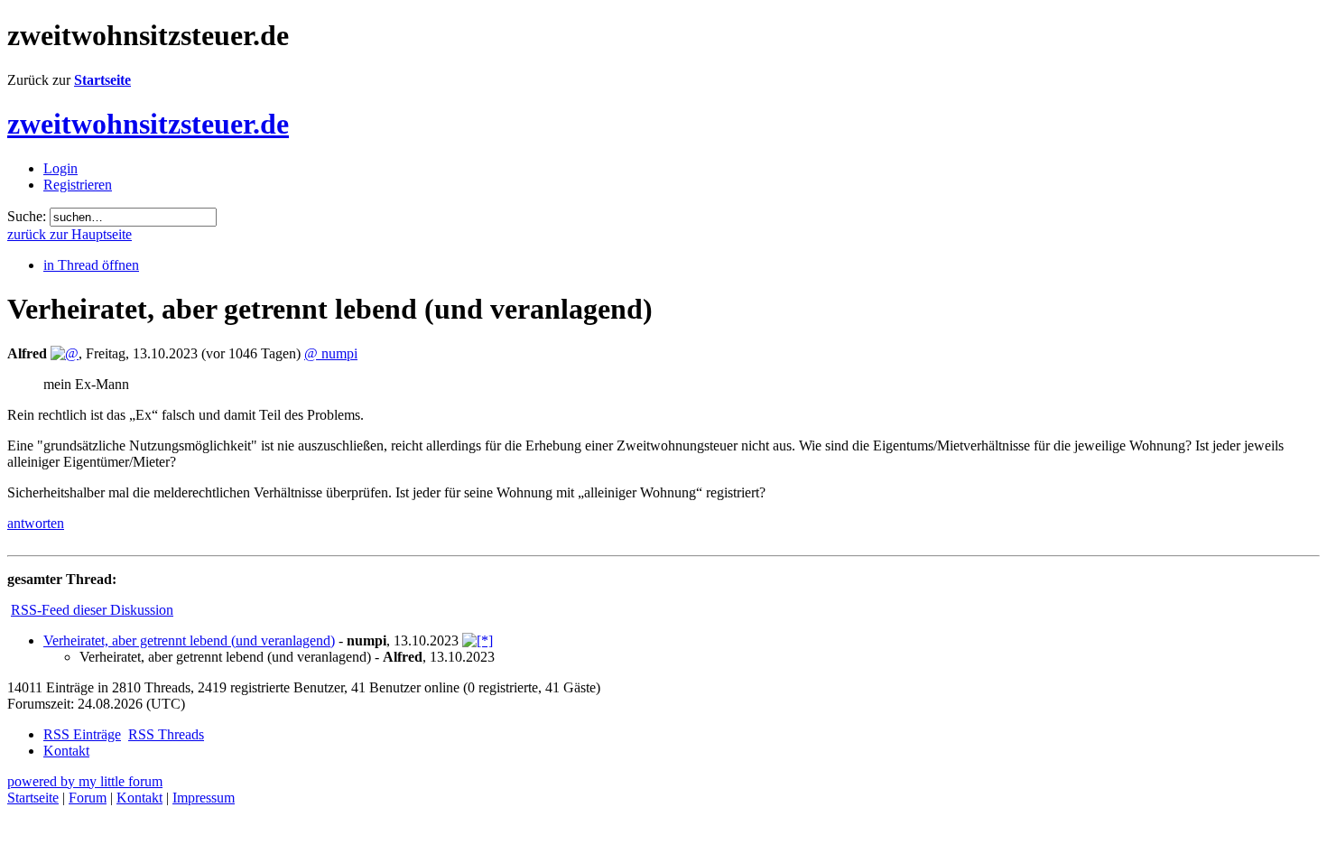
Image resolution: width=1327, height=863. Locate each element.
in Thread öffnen (91, 265)
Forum (88, 797)
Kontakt (66, 750)
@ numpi (330, 353)
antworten (35, 523)
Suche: (26, 216)
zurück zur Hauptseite (69, 234)
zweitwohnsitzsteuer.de (148, 123)
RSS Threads (166, 734)
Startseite (102, 80)
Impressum (203, 797)
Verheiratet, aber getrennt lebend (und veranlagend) (189, 640)
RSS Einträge (82, 734)
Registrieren (77, 184)
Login (60, 168)
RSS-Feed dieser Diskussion (92, 609)
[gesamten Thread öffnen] (477, 640)
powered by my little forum (84, 781)
